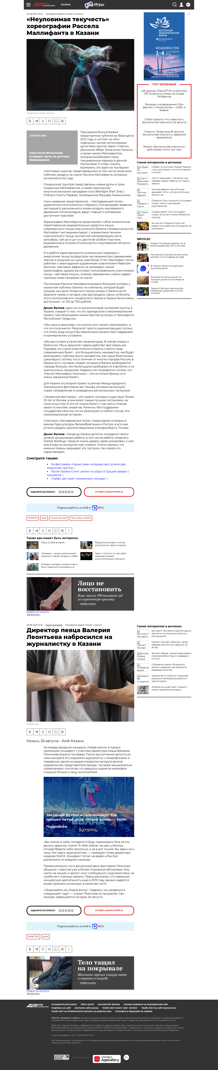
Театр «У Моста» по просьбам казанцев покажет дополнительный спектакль (110, 556)
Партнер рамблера (81, 1057)
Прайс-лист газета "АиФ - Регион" (120, 1008)
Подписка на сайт (61, 1008)
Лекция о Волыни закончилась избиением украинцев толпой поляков (167, 290)
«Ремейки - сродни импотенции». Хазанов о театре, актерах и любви (59, 554)
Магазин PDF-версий (109, 1004)
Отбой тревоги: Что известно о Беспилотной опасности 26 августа (164, 121)
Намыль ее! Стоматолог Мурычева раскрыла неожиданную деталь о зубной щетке (170, 678)
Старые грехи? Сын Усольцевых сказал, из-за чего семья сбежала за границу (171, 215)
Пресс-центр (87, 1004)
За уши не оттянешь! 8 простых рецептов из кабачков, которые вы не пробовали (171, 226)
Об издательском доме (64, 1004)
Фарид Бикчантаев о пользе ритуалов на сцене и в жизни (110, 543)
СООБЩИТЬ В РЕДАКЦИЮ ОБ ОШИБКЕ (133, 1011)
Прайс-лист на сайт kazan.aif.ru (159, 1008)
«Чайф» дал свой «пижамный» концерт (78, 478)
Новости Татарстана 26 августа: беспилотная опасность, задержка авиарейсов (164, 134)
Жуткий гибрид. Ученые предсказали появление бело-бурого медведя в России (171, 656)
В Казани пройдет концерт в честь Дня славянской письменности (59, 565)
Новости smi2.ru (38, 612)
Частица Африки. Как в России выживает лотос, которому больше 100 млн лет (170, 192)
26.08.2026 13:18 (35, 625)
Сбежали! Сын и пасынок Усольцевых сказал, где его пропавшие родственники (171, 203)
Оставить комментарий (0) (109, 492)
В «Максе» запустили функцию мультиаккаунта (167, 267)
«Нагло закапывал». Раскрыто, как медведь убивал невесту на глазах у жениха (171, 181)
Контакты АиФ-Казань (86, 1008)
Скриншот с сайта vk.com (40, 113)
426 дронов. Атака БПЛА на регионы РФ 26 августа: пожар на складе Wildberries (164, 93)
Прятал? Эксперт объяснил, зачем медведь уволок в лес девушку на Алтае (170, 645)
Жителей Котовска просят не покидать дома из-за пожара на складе (167, 279)
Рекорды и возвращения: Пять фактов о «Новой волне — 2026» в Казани (164, 107)
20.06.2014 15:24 (35, 14)
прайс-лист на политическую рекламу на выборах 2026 (81, 1011)
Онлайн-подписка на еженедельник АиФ (145, 1004)
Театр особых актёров (52, 542)
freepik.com (33, 723)
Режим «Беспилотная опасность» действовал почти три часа (164, 148)
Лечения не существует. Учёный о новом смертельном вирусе (169, 688)
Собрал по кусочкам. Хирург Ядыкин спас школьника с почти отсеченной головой (171, 170)
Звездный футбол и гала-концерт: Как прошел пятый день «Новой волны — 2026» (86, 817)
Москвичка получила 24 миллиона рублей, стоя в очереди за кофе (169, 255)
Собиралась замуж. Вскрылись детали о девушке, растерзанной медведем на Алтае (169, 667)
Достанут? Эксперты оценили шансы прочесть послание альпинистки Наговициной (171, 633)
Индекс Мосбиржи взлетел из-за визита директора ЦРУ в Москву (168, 244)
